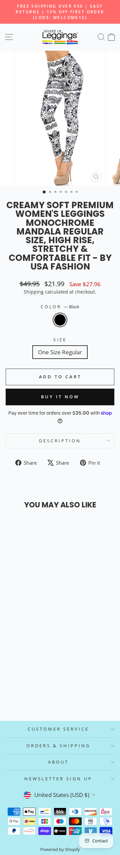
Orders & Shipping (58, 746)
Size (60, 340)
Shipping (34, 292)
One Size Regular (60, 352)
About (58, 762)
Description (60, 441)
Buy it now (60, 397)
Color (60, 307)
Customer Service (58, 729)
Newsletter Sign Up (58, 779)
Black (60, 320)
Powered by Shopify (60, 849)
